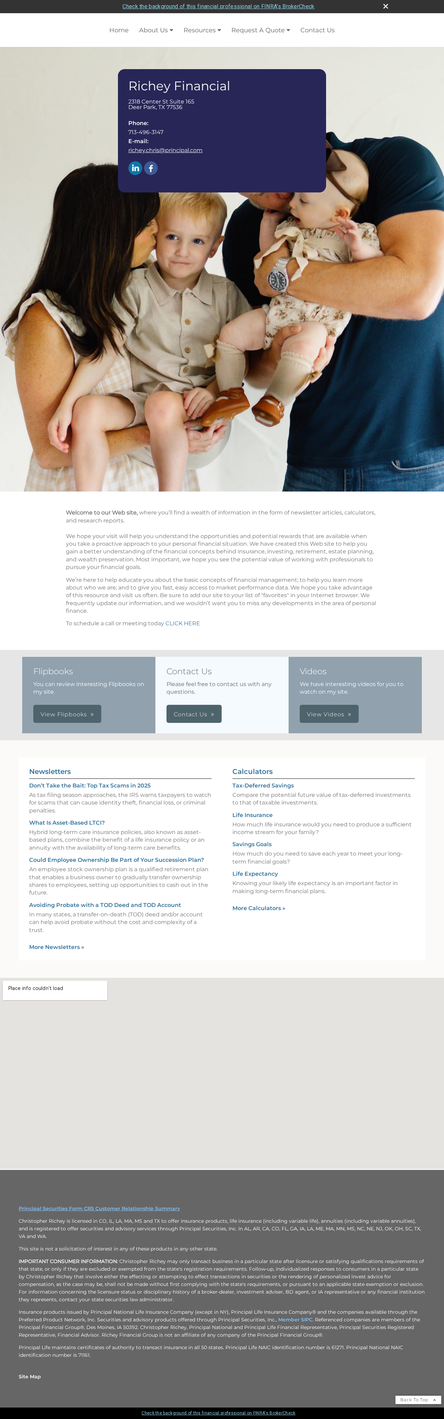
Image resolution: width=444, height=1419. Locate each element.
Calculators (252, 771)
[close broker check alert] (385, 6)
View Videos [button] (325, 714)
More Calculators (258, 908)
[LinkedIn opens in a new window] (135, 168)
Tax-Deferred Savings (263, 785)
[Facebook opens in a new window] (151, 168)
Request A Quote (258, 30)
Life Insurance (252, 815)
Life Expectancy (255, 874)
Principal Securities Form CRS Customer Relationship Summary (99, 1208)
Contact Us (317, 30)
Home (119, 30)
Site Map (30, 1376)
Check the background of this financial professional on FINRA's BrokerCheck (218, 6)
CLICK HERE (182, 623)
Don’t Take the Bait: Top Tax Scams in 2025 (90, 785)
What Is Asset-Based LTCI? (67, 822)
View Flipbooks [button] (64, 714)
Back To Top (415, 1399)
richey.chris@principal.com (165, 150)
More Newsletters (56, 947)
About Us (153, 30)
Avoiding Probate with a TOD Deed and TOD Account (105, 905)
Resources (199, 30)
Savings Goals (252, 844)
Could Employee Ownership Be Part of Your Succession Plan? (116, 860)
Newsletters (50, 771)
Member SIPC (295, 1320)
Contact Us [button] (190, 714)
